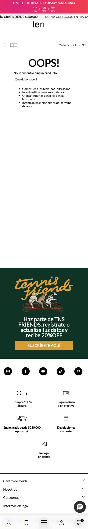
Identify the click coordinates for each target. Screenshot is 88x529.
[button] (9, 522)
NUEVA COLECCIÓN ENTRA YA (63, 16)
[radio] (6, 45)
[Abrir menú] (44, 522)
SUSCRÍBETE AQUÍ (44, 345)
